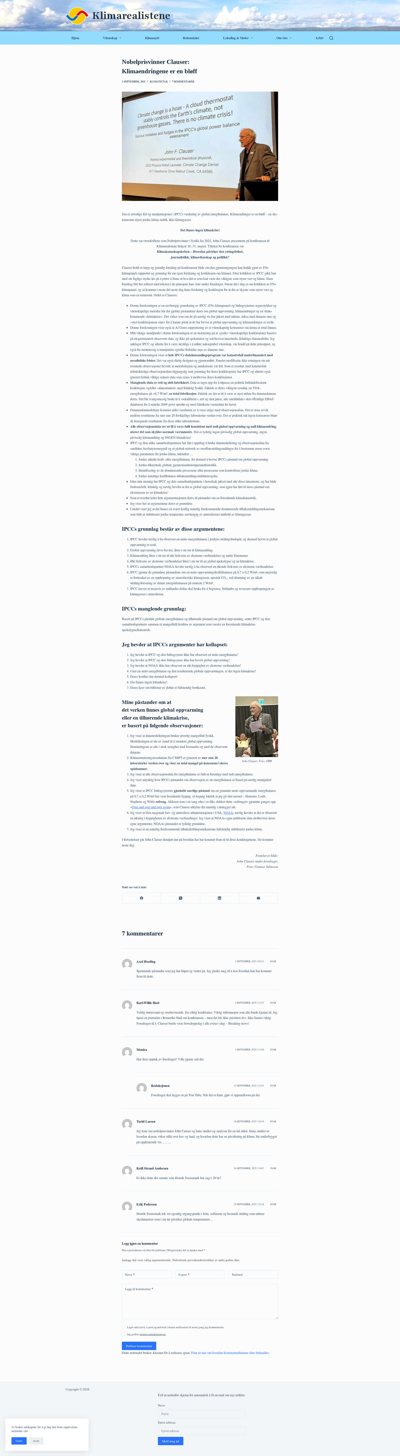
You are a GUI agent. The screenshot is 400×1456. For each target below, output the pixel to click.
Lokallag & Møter (236, 37)
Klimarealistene (131, 15)
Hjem (75, 37)
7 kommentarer (183, 81)
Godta (19, 1441)
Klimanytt (152, 37)
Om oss (282, 37)
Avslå (36, 1441)
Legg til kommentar (139, 1289)
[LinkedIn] (219, 898)
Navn (130, 1274)
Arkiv (319, 37)
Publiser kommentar (139, 1346)
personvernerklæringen (153, 1334)
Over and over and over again (151, 807)
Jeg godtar (146, 1334)
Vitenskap (110, 37)
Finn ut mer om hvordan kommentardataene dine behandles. (230, 1353)
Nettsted (237, 1275)
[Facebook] (141, 898)
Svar (273, 961)
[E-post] (258, 898)
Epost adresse (167, 1422)
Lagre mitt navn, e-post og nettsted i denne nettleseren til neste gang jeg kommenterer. (175, 1327)
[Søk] (331, 38)
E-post (184, 1274)
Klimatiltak (159, 81)
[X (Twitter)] (180, 898)
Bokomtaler (191, 37)
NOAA (228, 812)
